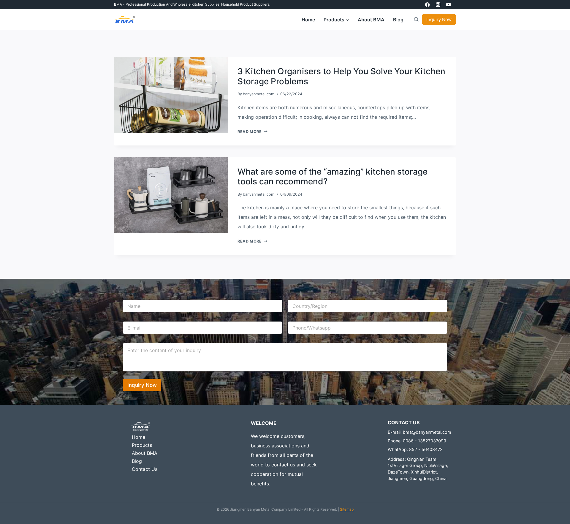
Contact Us (144, 469)
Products (142, 445)
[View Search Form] (415, 19)
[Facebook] (427, 4)
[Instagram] (438, 4)
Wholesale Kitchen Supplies (196, 4)
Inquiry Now (439, 19)
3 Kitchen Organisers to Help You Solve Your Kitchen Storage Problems (341, 76)
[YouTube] (448, 4)
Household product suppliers (245, 4)
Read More (252, 131)
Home (308, 20)
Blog (398, 20)
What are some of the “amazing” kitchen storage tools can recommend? (333, 177)
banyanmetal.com (258, 94)
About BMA (371, 20)
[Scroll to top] (556, 505)
